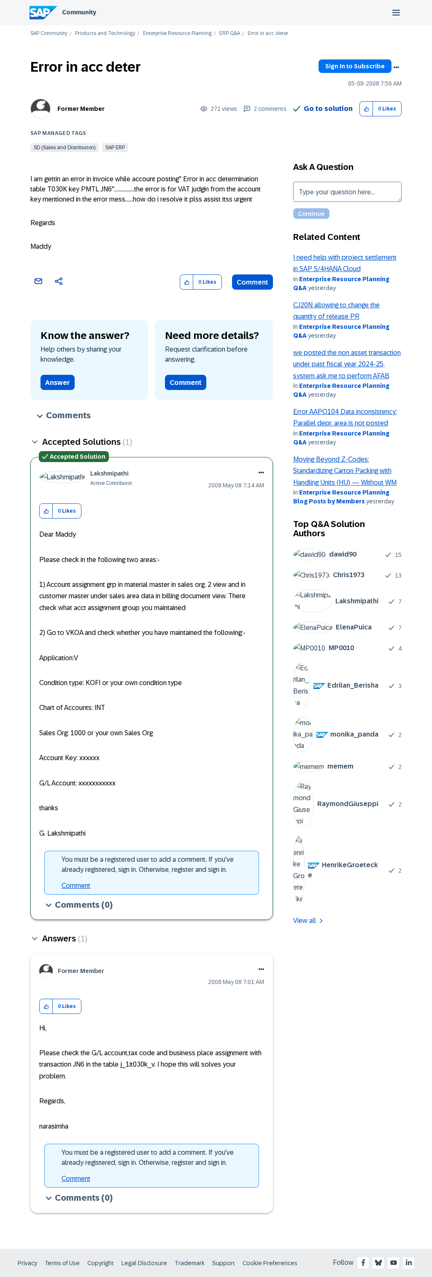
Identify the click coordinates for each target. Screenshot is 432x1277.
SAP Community (49, 33)
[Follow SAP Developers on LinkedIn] (408, 1262)
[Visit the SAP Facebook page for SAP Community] (363, 1262)
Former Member (81, 108)
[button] (366, 109)
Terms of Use (62, 1263)
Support (223, 1263)
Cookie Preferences (270, 1263)
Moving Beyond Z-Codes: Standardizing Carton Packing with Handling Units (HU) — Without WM (345, 471)
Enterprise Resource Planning (177, 33)
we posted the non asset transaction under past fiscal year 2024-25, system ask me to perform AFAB (347, 364)
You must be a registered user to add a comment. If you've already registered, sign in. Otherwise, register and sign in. (148, 864)
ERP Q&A (229, 33)
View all (304, 920)
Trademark (190, 1263)
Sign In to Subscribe (355, 66)
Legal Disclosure (144, 1263)
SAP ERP (115, 148)
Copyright (100, 1263)
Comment (252, 282)
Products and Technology (105, 33)
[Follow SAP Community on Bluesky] (378, 1262)
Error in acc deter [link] (268, 33)
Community (79, 12)
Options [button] (396, 67)
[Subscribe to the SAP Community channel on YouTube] (393, 1262)
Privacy (27, 1263)
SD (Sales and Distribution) (64, 148)
